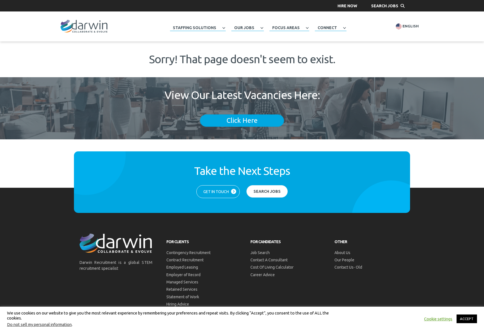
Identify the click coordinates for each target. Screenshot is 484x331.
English (410, 26)
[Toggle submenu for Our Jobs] (262, 28)
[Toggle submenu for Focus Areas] (307, 28)
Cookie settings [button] (438, 318)
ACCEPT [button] (467, 319)
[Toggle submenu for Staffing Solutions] (224, 28)
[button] (347, 5)
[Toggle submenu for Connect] (344, 28)
